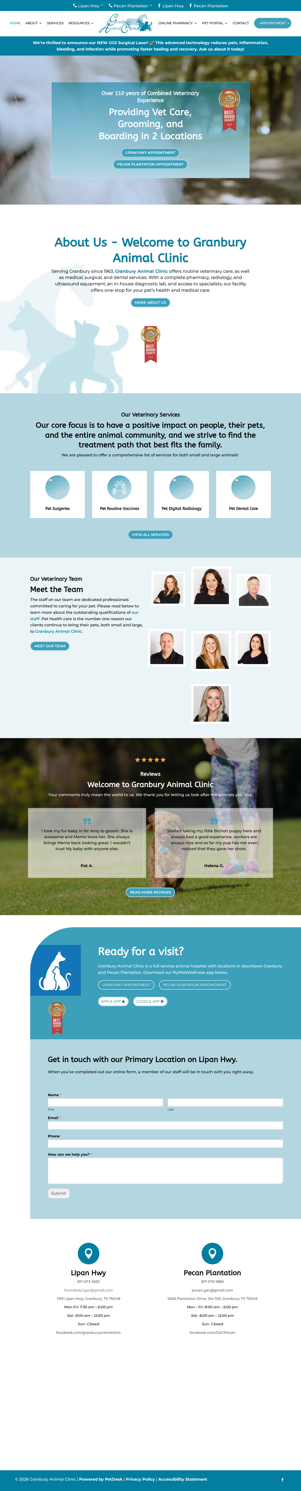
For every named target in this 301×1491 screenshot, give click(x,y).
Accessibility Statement (182, 1479)
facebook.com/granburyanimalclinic (88, 1333)
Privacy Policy (140, 1479)
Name (54, 1095)
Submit (58, 1193)
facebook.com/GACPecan (213, 1333)
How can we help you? (70, 1154)
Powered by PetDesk (101, 1479)
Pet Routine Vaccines (119, 508)
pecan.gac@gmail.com (212, 1290)
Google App (148, 1001)
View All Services (150, 535)
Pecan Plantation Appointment (150, 164)
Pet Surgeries (57, 508)
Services (55, 23)
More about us (150, 302)
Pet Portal (212, 23)
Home (15, 23)
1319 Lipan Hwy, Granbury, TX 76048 (88, 1299)
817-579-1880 (212, 1282)
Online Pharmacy (175, 23)
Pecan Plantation (128, 6)
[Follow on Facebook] (282, 1479)
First (51, 1109)
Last (171, 1109)
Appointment (273, 23)
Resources (79, 23)
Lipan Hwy (86, 6)
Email (54, 1118)
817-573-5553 (88, 1282)
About (31, 23)
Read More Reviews (150, 892)
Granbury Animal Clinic (141, 271)
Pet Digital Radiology (181, 508)
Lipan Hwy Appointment (150, 153)
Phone (54, 1136)
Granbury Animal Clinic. (59, 631)
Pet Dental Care (243, 508)
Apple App (111, 1001)
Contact (241, 23)
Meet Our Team (49, 646)
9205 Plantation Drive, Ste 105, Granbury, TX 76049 (212, 1299)
